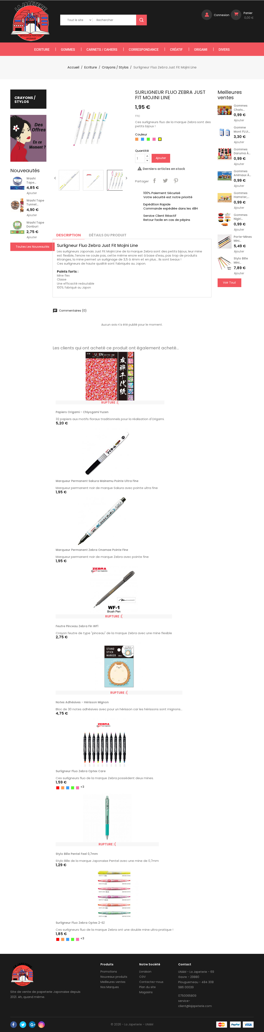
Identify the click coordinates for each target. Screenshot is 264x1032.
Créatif (176, 50)
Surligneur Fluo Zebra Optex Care (81, 771)
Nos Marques (109, 987)
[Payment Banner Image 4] (248, 1024)
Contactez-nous (151, 982)
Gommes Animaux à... (242, 173)
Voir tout (229, 282)
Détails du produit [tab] (107, 235)
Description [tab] (68, 235)
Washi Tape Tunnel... (35, 202)
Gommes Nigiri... (241, 217)
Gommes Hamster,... (241, 195)
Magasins (146, 992)
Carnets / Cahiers (101, 50)
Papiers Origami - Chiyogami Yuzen (82, 412)
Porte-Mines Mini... (243, 239)
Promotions (108, 972)
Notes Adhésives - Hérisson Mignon (82, 702)
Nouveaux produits (113, 977)
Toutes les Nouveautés (32, 247)
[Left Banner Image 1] (28, 138)
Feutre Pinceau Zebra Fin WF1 (77, 626)
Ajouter (32, 193)
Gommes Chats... (241, 108)
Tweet (165, 181)
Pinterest (176, 181)
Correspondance (144, 50)
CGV (142, 977)
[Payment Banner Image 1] (221, 1024)
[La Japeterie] (22, 974)
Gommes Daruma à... (242, 151)
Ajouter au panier (152, 482)
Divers (224, 50)
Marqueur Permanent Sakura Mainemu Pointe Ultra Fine (97, 481)
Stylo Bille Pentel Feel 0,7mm (77, 854)
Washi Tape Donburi (35, 224)
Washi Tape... (31, 180)
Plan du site (147, 987)
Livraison (145, 972)
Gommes (68, 50)
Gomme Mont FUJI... (242, 129)
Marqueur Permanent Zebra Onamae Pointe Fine (92, 550)
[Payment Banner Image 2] (235, 1024)
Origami (200, 50)
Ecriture (42, 50)
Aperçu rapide (159, 402)
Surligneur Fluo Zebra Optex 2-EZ (80, 923)
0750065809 (187, 996)
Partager (154, 181)
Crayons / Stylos (24, 99)
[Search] (141, 20)
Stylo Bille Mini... (241, 260)
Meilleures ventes (112, 982)
